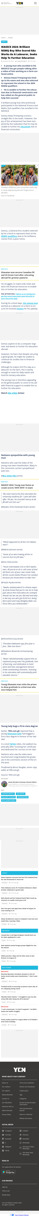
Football (4, 924)
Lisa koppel (21, 793)
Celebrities (4, 882)
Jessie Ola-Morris (22, 61)
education (25, 126)
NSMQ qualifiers (9, 236)
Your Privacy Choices (22, 1215)
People (10, 38)
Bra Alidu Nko (10, 475)
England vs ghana (8, 797)
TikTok (12, 743)
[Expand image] (37, 166)
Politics (4, 1002)
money (20, 308)
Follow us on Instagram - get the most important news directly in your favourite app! (18, 296)
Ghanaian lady (14, 733)
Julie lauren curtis (8, 800)
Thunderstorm (23, 797)
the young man (30, 303)
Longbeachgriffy (8, 793)
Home (3, 38)
